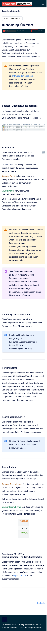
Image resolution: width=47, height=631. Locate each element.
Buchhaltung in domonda (11, 11)
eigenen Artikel (19, 575)
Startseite (41, 603)
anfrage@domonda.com (22, 76)
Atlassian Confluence (9, 627)
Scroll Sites (35, 625)
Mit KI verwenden (12, 18)
